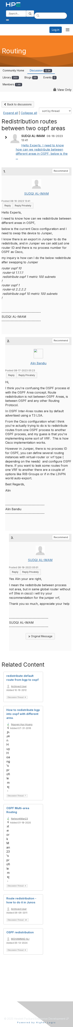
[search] (30, 13)
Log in (55, 29)
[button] (6, 137)
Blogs (30, 77)
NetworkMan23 (19, 818)
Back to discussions (19, 104)
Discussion (40, 70)
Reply (7, 205)
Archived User (19, 686)
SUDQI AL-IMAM (36, 193)
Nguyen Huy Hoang (21, 724)
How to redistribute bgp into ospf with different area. (23, 714)
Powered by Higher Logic (36, 1022)
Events (49, 77)
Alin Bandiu (38, 363)
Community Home (13, 70)
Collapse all (29, 113)
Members (12, 84)
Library (10, 77)
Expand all (10, 113)
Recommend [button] (61, 170)
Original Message (41, 636)
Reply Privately (23, 205)
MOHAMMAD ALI (20, 938)
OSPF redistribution (20, 932)
